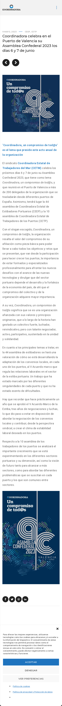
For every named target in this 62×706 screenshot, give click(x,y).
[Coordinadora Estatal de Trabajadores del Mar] (11, 7)
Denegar (31, 670)
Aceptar (31, 662)
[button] (57, 628)
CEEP (27, 32)
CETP (34, 32)
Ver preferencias (31, 678)
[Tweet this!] (12, 599)
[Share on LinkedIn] (25, 599)
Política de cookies (21, 686)
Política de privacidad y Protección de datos (33, 692)
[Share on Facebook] (5, 599)
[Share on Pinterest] (19, 599)
